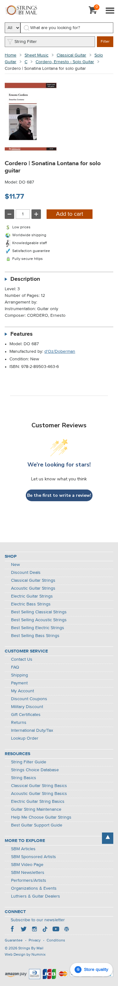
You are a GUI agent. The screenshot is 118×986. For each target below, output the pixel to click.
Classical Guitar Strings (33, 580)
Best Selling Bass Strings (35, 636)
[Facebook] (13, 929)
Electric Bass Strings (31, 604)
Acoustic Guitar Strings (33, 588)
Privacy (35, 940)
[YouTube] (55, 929)
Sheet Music (36, 55)
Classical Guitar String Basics (39, 786)
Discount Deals (26, 572)
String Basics (23, 778)
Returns (18, 722)
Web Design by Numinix (25, 955)
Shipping (19, 675)
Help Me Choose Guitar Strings (41, 817)
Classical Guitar (71, 55)
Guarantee (14, 940)
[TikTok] (45, 929)
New (15, 564)
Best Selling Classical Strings (39, 612)
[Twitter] (23, 929)
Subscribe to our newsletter (38, 920)
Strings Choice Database (35, 770)
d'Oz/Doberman (59, 351)
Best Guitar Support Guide (36, 825)
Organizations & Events (34, 888)
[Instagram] (34, 929)
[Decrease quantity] (9, 214)
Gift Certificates (26, 714)
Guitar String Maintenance (36, 809)
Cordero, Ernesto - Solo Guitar (65, 62)
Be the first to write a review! (59, 495)
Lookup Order (24, 738)
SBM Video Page (27, 865)
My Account (22, 691)
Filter (105, 42)
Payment (19, 683)
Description (25, 279)
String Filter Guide (28, 762)
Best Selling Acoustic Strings (39, 620)
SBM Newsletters (27, 872)
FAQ (15, 667)
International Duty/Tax (32, 730)
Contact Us (21, 659)
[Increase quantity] (36, 214)
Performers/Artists (28, 880)
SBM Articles (23, 849)
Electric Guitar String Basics (38, 801)
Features (21, 334)
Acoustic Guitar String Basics (39, 793)
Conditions (56, 940)
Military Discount (27, 707)
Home (10, 55)
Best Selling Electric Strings (37, 628)
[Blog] (66, 929)
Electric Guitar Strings (32, 596)
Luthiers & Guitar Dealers (35, 896)
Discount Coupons (29, 699)
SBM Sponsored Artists (33, 857)
